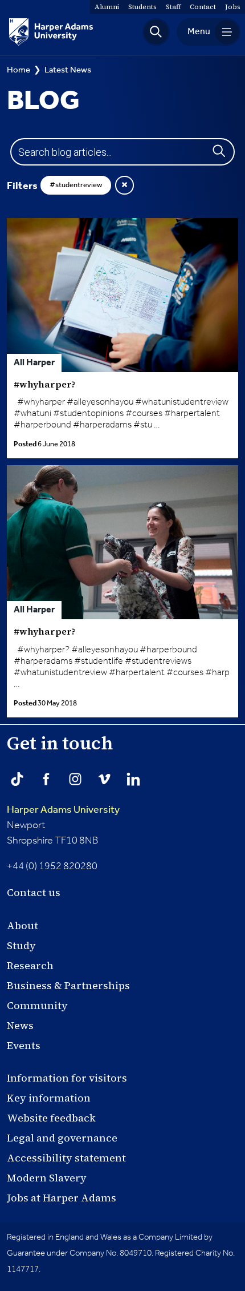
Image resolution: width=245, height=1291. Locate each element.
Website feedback (51, 1118)
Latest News (67, 70)
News (20, 1025)
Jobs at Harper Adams (61, 1198)
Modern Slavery (47, 1178)
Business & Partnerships (68, 985)
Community (37, 1005)
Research (30, 965)
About (22, 925)
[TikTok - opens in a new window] (17, 779)
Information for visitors (67, 1078)
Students (142, 6)
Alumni (107, 6)
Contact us (33, 892)
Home (18, 70)
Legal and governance (62, 1138)
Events (23, 1045)
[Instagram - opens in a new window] (75, 779)
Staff (173, 6)
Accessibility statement (66, 1158)
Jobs (232, 6)
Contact (203, 6)
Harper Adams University (63, 810)
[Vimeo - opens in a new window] (104, 779)
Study (21, 945)
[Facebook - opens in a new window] (46, 779)
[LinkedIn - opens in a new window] (133, 779)
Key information (49, 1098)
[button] (156, 32)
